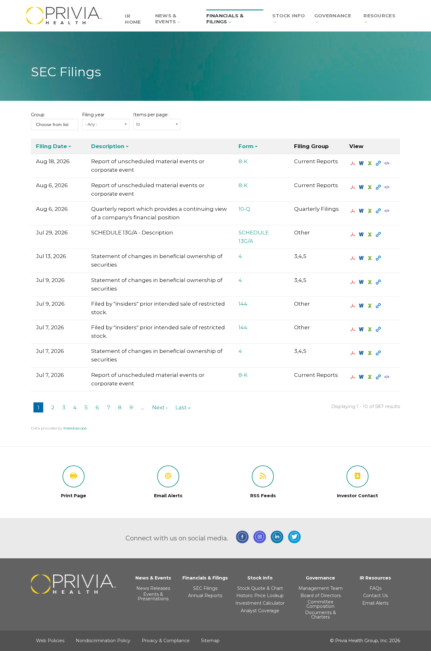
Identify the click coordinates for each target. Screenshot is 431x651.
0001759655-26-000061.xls (370, 187)
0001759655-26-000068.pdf (353, 163)
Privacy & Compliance (166, 640)
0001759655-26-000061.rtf (362, 187)
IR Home (133, 19)
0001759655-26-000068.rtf (362, 163)
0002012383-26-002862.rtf (362, 234)
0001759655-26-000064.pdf (353, 210)
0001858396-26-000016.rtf (362, 282)
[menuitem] (136, 15)
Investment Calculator (260, 603)
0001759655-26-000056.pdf (353, 376)
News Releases (153, 588)
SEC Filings (205, 588)
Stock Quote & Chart (260, 588)
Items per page (150, 115)
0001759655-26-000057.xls (370, 258)
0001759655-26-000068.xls (370, 163)
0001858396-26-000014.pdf (353, 352)
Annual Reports (205, 595)
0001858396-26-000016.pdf (353, 282)
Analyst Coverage (260, 610)
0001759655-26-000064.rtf (362, 210)
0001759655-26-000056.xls (370, 376)
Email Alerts (375, 603)
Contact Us (375, 595)
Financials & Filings (225, 19)
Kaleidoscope (74, 428)
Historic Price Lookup (260, 595)
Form (246, 146)
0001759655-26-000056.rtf (362, 376)
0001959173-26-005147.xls (370, 329)
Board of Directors (320, 595)
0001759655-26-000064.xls (370, 210)
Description (107, 146)
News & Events (166, 19)
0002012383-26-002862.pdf (353, 234)
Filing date (51, 146)
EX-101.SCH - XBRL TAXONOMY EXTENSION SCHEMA (387, 163)
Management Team (320, 588)
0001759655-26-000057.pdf (353, 258)
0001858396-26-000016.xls (370, 282)
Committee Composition (320, 604)
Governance (332, 16)
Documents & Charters (320, 614)
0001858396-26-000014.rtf (362, 352)
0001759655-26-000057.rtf (362, 258)
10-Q (244, 209)
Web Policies (50, 640)
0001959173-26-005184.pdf (353, 305)
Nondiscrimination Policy (103, 640)
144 (243, 304)
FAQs (375, 588)
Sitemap (210, 640)
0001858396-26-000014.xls (370, 352)
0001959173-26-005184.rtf (362, 305)
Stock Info (288, 16)
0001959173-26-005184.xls (370, 305)
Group (37, 115)
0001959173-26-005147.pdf (353, 329)
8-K (243, 161)
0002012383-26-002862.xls (370, 234)
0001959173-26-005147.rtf (362, 329)
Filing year (93, 115)
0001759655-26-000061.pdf (353, 187)
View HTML (379, 163)
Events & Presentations (153, 596)
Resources (379, 16)
